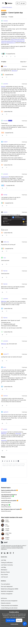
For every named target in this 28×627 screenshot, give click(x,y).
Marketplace (4, 569)
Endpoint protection (6, 603)
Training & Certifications (7, 562)
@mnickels (14, 70)
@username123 (5, 176)
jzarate (5, 66)
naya (4, 257)
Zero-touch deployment (7, 586)
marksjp (5, 194)
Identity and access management (9, 600)
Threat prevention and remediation (9, 605)
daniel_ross (6, 241)
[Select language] (17, 3)
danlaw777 (6, 354)
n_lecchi (5, 212)
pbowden (5, 83)
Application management (7, 591)
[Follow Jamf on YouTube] (7, 552)
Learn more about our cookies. (17, 617)
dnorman (5, 395)
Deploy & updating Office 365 (8, 490)
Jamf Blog (3, 567)
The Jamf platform (5, 584)
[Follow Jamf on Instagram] (10, 553)
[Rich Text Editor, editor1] (14, 469)
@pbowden (18, 433)
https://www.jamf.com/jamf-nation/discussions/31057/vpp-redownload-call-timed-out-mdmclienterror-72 (13, 41)
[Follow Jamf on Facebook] (13, 553)
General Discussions (7, 7)
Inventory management (6, 593)
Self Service (4, 598)
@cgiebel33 (4, 432)
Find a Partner (4, 574)
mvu (6, 524)
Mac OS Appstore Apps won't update (10, 509)
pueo (4, 367)
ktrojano (7, 537)
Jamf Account (4, 577)
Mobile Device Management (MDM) (9, 589)
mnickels (5, 20)
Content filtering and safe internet (9, 608)
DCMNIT (5, 141)
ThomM (7, 528)
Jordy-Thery (8, 533)
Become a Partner (5, 572)
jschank (5, 429)
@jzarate (3, 86)
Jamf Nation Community (7, 565)
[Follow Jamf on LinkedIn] (4, 553)
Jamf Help (3, 560)
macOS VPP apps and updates (9, 500)
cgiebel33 (5, 412)
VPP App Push (4, 505)
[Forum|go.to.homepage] (8, 3)
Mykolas (5, 270)
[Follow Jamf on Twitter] (1, 553)
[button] (3, 3)
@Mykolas (3, 301)
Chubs (7, 520)
